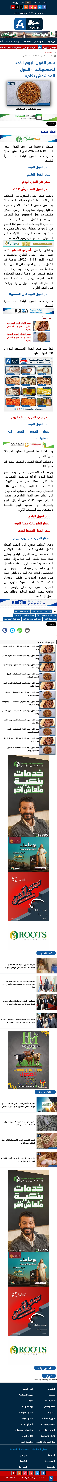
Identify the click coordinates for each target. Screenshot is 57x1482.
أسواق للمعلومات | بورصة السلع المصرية (28, 1449)
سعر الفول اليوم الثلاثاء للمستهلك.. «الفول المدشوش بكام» (23, 730)
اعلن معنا (51, 1466)
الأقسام (51, 1388)
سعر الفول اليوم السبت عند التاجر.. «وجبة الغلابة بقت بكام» (21, 666)
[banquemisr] (28, 854)
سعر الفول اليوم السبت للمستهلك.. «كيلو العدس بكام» (19, 337)
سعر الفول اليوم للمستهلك (41, 611)
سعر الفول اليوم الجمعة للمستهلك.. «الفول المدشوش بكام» (23, 675)
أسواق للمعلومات (19, 249)
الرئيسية (51, 41)
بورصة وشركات (48, 1424)
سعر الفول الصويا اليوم (34, 530)
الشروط (23, 1461)
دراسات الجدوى (26, 1441)
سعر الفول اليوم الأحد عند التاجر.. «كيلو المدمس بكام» (19, 326)
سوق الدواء (27, 1418)
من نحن (23, 1455)
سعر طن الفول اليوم (36, 181)
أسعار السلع (48, 52)
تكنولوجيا (51, 1412)
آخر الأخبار (46, 953)
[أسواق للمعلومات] (28, 935)
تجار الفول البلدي (39, 515)
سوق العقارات (48, 1418)
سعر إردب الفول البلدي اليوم (30, 416)
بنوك (30, 1400)
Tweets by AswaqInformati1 (44, 1380)
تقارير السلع (27, 1436)
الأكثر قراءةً (45, 1092)
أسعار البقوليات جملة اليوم (32, 523)
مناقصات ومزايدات (24, 1430)
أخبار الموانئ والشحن (46, 1441)
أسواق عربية (27, 1424)
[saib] (28, 896)
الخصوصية (50, 1461)
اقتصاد (27, 41)
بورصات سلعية (13, 41)
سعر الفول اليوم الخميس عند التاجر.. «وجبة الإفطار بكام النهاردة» (20, 703)
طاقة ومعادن (49, 1406)
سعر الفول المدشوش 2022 (31, 188)
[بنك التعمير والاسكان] (28, 796)
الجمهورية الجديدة (47, 1430)
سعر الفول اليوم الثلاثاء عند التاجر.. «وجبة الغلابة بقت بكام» (21, 740)
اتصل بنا (23, 1466)
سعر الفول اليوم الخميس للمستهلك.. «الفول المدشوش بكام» (22, 694)
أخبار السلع (39, 41)
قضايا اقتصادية (48, 1436)
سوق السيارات (26, 1412)
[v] (28, 603)
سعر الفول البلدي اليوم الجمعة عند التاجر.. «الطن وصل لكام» (21, 684)
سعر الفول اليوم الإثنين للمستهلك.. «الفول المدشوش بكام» (23, 749)
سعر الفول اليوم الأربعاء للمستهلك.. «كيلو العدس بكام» (20, 712)
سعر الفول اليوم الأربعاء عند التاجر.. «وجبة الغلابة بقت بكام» (21, 721)
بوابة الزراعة (27, 1406)
